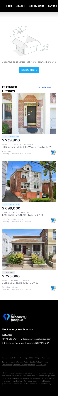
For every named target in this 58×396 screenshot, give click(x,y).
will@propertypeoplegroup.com (36, 339)
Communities (36, 6)
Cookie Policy (35, 362)
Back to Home (29, 70)
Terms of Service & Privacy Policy (15, 362)
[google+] (20, 349)
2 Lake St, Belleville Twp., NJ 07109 (20, 283)
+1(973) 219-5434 (9, 339)
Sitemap (31, 365)
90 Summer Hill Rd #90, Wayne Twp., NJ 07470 (27, 147)
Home (9, 6)
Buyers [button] (52, 6)
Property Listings (20, 365)
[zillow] (9, 349)
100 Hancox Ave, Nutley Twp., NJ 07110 (22, 215)
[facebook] (4, 349)
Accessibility (41, 365)
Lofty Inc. (16, 358)
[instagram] (15, 349)
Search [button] (20, 6)
